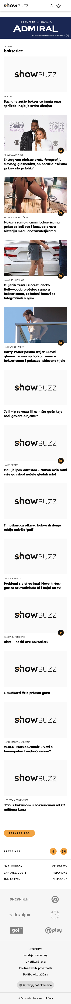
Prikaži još (19, 833)
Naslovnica (13, 866)
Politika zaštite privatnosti (35, 968)
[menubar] (58, 5)
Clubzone (59, 879)
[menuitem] (58, 5)
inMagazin (12, 879)
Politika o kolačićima (35, 974)
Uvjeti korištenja (36, 961)
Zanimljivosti (15, 872)
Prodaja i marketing (35, 955)
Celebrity (59, 866)
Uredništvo (35, 949)
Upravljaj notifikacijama (37, 985)
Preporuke (59, 872)
